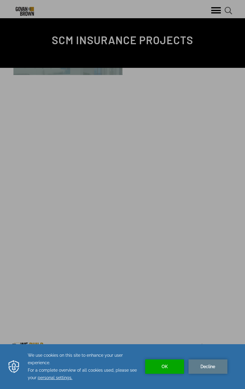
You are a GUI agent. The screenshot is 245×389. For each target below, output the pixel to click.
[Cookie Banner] (122, 366)
